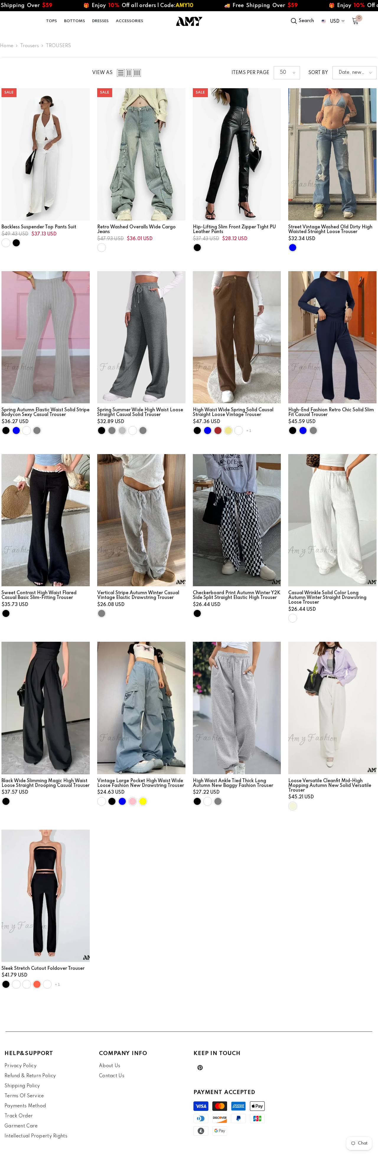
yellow (143, 801)
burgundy (26, 430)
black (16, 242)
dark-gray (111, 430)
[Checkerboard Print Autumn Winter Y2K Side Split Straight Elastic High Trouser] (237, 520)
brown (218, 430)
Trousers (29, 46)
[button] (121, 73)
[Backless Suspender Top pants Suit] (45, 154)
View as (102, 73)
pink (132, 801)
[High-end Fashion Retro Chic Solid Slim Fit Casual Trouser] (332, 337)
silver (122, 430)
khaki (228, 430)
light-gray (36, 430)
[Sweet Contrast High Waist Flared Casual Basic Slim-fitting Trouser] (45, 520)
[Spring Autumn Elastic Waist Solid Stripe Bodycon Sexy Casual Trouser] (45, 337)
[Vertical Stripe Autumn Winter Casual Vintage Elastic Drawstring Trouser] (141, 520)
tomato (36, 984)
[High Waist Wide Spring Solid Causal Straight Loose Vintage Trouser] (237, 337)
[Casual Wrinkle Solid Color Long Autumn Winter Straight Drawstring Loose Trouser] (332, 520)
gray (101, 613)
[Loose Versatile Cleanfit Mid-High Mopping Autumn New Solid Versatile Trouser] (332, 708)
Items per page (250, 73)
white (5, 242)
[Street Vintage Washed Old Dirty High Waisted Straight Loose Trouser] (332, 154)
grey (143, 430)
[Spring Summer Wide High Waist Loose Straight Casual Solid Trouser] (141, 337)
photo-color (101, 247)
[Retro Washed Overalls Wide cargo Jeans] (141, 154)
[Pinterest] (200, 1067)
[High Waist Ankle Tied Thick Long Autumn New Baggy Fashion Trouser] (237, 708)
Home (6, 46)
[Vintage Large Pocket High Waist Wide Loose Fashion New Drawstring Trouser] (141, 708)
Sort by (318, 73)
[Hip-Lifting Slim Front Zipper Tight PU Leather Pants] (237, 154)
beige (292, 806)
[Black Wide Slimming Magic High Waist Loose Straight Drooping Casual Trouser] (45, 708)
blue (292, 247)
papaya (26, 984)
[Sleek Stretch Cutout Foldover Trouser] (45, 896)
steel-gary (16, 984)
